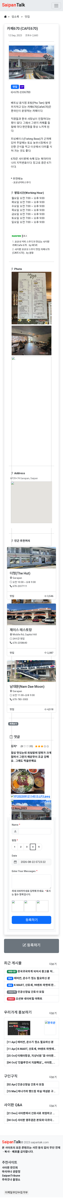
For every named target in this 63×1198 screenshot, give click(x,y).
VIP (22, 87)
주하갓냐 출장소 (11, 1179)
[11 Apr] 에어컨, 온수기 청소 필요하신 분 (30, 1042)
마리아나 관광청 (11, 1171)
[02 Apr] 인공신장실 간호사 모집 (25, 1084)
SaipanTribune (11, 1175)
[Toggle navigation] (56, 5)
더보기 (53, 964)
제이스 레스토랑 (21, 630)
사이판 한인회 (10, 1167)
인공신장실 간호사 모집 (31, 991)
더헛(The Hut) (20, 573)
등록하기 (32, 920)
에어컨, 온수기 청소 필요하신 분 (32, 978)
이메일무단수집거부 (16, 1192)
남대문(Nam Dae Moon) (27, 687)
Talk (11, 1142)
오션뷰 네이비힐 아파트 (29, 998)
